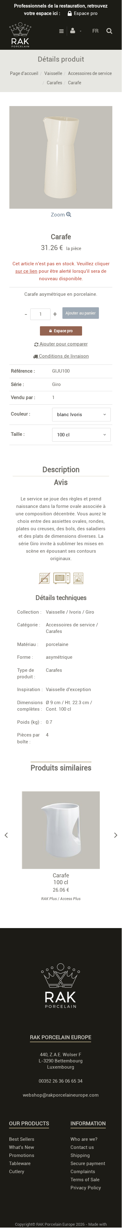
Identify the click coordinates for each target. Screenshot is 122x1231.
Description (61, 470)
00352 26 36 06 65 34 (60, 1081)
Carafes (54, 82)
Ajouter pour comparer (63, 344)
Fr (95, 31)
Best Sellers (21, 1139)
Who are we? (84, 1139)
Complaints (83, 1171)
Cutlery (16, 1171)
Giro (56, 384)
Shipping (80, 1155)
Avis (61, 482)
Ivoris (75, 612)
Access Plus (70, 899)
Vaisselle (53, 73)
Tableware (20, 1163)
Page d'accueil (24, 73)
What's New (21, 1147)
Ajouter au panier (64, 830)
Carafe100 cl (61, 878)
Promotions (21, 1155)
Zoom (58, 214)
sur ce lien (26, 271)
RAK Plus (49, 899)
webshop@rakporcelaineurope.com (61, 1095)
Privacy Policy (86, 1188)
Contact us (82, 1147)
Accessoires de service (90, 73)
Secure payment (88, 1163)
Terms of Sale (85, 1179)
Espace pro (86, 13)
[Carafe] (60, 110)
